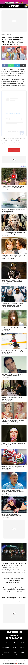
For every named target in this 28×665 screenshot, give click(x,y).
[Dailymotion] (21, 638)
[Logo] (14, 6)
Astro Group (24, 663)
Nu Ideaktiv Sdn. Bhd (13, 663)
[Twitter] (13, 638)
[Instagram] (10, 638)
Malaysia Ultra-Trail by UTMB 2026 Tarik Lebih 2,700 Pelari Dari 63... (13, 564)
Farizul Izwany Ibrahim (8, 44)
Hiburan (9, 34)
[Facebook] (7, 638)
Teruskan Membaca (14, 150)
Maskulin (3, 34)
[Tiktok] (15, 638)
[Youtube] (18, 638)
